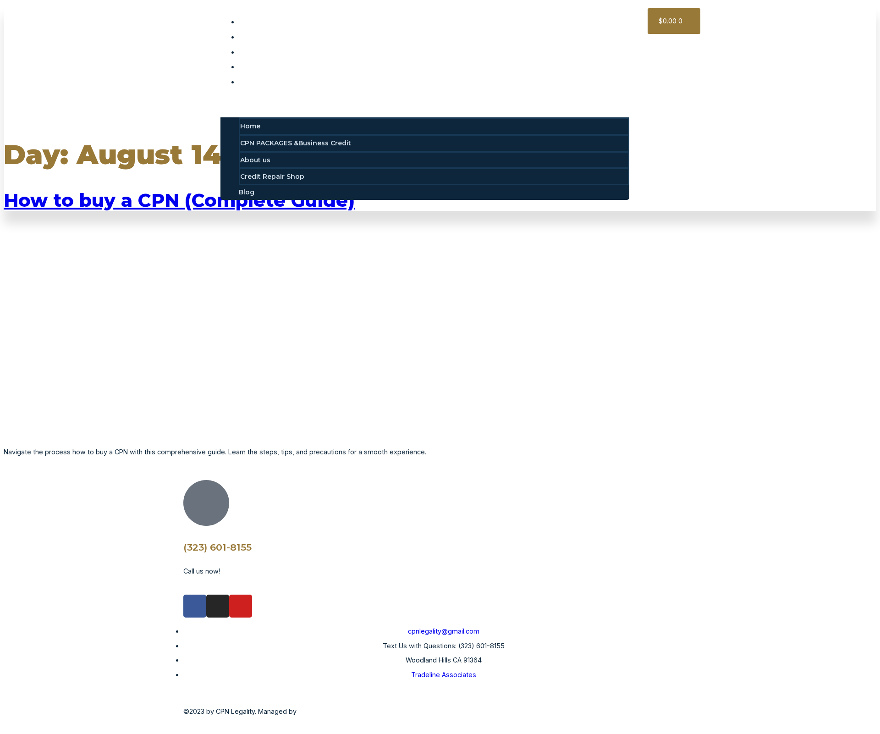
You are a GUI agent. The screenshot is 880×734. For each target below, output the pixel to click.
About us (259, 52)
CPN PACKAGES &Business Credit (299, 37)
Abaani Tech (319, 711)
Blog (252, 82)
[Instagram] (217, 606)
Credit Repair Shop (276, 67)
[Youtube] (240, 606)
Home (254, 22)
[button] (424, 103)
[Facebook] (194, 606)
